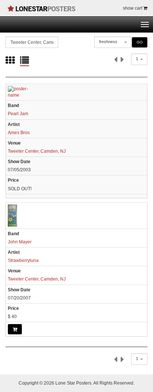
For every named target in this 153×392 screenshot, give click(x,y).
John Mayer (20, 241)
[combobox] (112, 42)
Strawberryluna (23, 260)
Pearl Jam (18, 113)
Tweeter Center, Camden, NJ (37, 151)
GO (140, 42)
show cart (133, 8)
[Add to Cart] (15, 329)
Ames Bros (19, 132)
